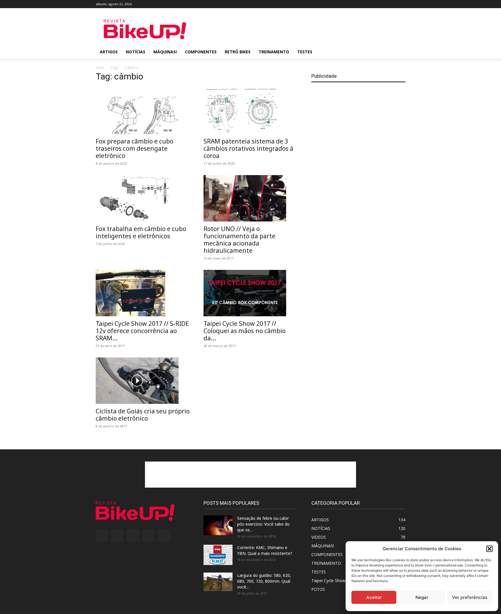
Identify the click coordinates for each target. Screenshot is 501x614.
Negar (421, 597)
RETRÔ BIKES (238, 52)
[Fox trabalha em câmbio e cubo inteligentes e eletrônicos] (143, 198)
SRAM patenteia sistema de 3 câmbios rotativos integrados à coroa (248, 148)
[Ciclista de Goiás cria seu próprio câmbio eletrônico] (143, 380)
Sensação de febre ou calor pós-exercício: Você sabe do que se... (263, 524)
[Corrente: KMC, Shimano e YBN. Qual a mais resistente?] (218, 555)
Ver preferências (469, 597)
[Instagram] (381, 4)
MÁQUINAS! (165, 52)
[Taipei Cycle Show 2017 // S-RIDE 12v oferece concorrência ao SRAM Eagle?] (143, 293)
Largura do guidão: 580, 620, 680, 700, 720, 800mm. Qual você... (264, 581)
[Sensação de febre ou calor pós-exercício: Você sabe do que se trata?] (218, 525)
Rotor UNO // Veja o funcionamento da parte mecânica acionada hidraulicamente (239, 240)
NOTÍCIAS (135, 52)
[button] (489, 549)
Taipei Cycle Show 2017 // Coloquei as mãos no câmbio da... (245, 330)
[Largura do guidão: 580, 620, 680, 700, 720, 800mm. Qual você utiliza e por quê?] (218, 582)
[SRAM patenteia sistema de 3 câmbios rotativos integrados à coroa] (250, 111)
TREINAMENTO (274, 52)
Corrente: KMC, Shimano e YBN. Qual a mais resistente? (264, 550)
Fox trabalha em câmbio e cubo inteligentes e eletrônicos (141, 232)
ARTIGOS (109, 52)
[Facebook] (362, 4)
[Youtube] (401, 4)
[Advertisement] (299, 29)
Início (100, 67)
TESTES (304, 52)
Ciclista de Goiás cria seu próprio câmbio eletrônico (143, 414)
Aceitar (374, 597)
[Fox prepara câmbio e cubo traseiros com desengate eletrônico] (143, 111)
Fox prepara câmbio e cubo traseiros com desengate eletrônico (134, 148)
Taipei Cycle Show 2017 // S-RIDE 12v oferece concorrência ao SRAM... (142, 330)
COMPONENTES (201, 52)
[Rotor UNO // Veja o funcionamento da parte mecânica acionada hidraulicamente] (250, 198)
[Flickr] (372, 4)
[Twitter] (391, 4)
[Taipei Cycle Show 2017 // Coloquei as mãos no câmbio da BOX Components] (250, 293)
